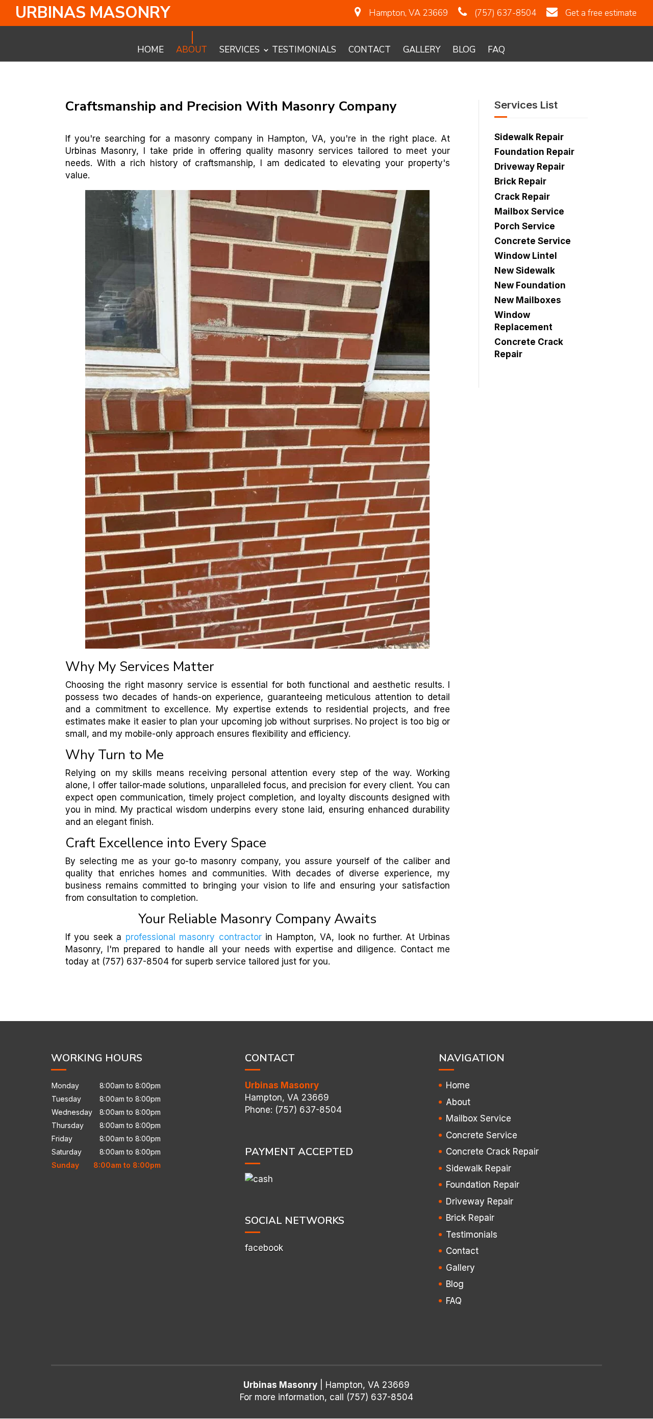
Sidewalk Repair (478, 1168)
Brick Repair (470, 1218)
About (191, 48)
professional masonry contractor (193, 937)
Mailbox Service (478, 1118)
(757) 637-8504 (505, 13)
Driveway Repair (479, 1201)
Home (150, 48)
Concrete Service (481, 1135)
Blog (464, 48)
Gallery (421, 48)
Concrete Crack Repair (492, 1151)
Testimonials (304, 48)
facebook (264, 1248)
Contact (369, 48)
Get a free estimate (601, 13)
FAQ (496, 48)
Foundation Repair (482, 1185)
